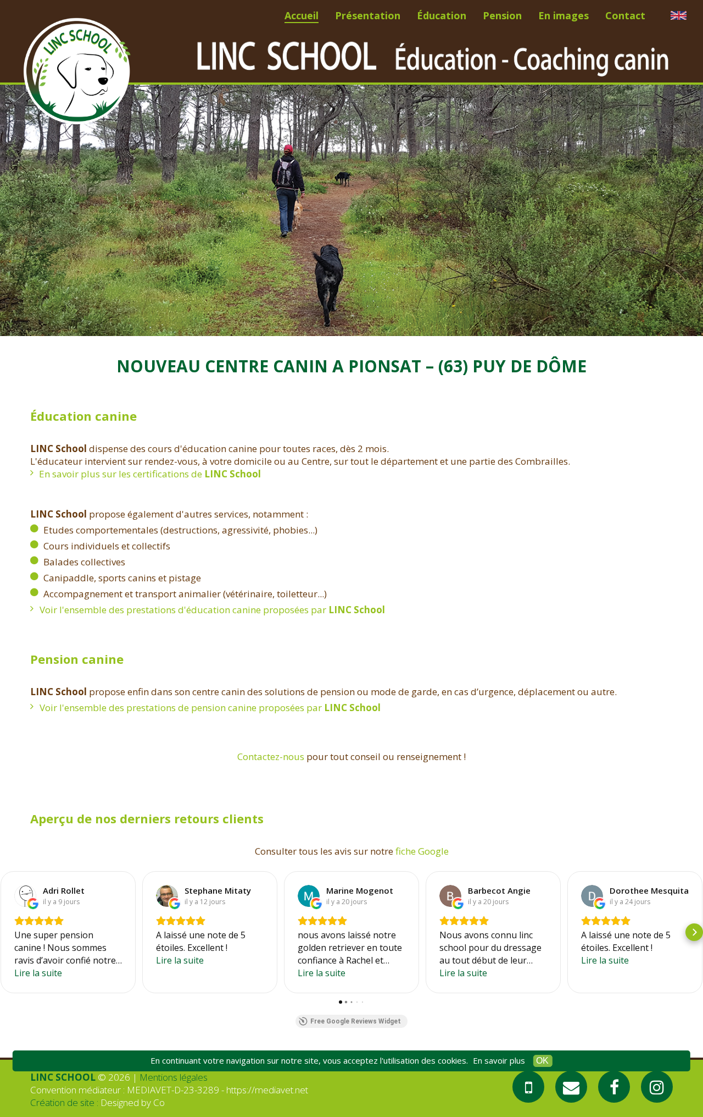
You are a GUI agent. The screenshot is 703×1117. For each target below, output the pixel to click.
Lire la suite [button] (38, 973)
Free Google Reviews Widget (355, 1021)
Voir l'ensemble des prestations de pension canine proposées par (210, 707)
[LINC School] (77, 71)
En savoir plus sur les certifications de (150, 473)
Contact (625, 15)
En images (563, 15)
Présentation (367, 15)
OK (542, 1060)
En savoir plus (499, 1060)
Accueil (301, 15)
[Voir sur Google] (25, 896)
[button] (9, 932)
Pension (502, 15)
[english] (679, 15)
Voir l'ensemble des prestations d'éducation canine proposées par (212, 609)
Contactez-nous (270, 756)
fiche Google (422, 851)
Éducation (441, 15)
